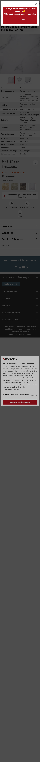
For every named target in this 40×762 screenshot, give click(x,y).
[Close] (36, 4)
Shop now (21, 19)
